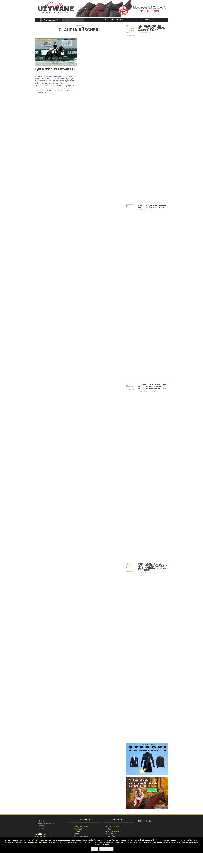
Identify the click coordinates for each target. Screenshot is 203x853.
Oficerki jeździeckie (81, 836)
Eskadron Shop (79, 829)
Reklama (42, 821)
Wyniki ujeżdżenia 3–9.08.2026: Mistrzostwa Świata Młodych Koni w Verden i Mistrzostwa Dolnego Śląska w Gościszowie (153, 567)
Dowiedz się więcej (106, 849)
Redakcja (40, 72)
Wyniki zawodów (48, 40)
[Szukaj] (82, 20)
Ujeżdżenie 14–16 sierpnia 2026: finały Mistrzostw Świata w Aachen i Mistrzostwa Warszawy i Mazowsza (153, 387)
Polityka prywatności (47, 823)
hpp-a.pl (77, 831)
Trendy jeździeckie (81, 827)
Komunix (77, 834)
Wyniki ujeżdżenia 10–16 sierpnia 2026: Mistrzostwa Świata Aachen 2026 (153, 206)
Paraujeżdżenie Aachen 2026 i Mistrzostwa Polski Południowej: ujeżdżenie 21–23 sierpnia (151, 28)
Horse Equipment (114, 827)
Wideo (38, 40)
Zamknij (94, 849)
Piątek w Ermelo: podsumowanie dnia (55, 69)
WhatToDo (112, 834)
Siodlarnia (111, 829)
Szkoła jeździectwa (115, 831)
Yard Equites (112, 836)
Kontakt (42, 825)
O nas (41, 828)
